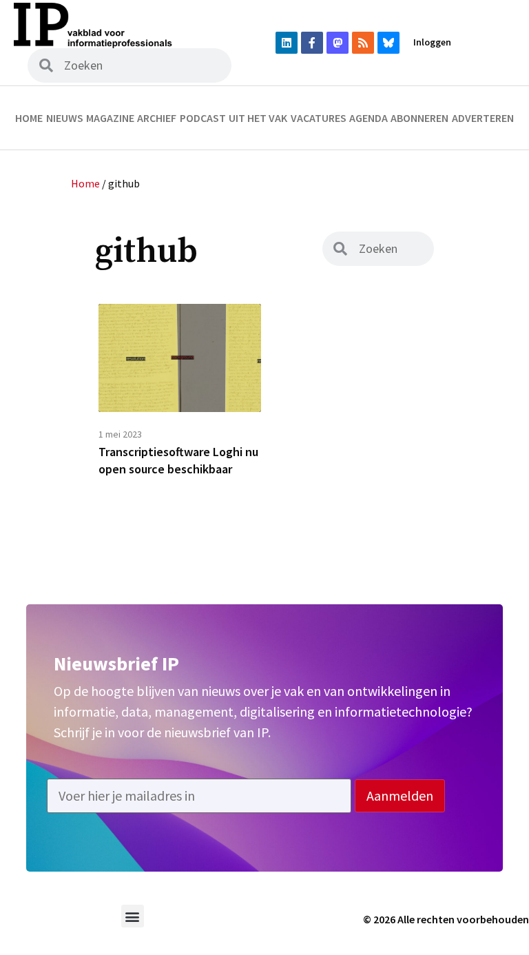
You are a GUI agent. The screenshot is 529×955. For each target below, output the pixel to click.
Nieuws (64, 118)
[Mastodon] (337, 43)
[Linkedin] (287, 43)
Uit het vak (258, 118)
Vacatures (318, 118)
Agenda (368, 118)
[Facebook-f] (312, 43)
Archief (156, 118)
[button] (132, 916)
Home (29, 118)
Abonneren (419, 118)
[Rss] (363, 43)
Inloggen (432, 42)
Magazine (110, 118)
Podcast (203, 118)
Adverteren (483, 118)
